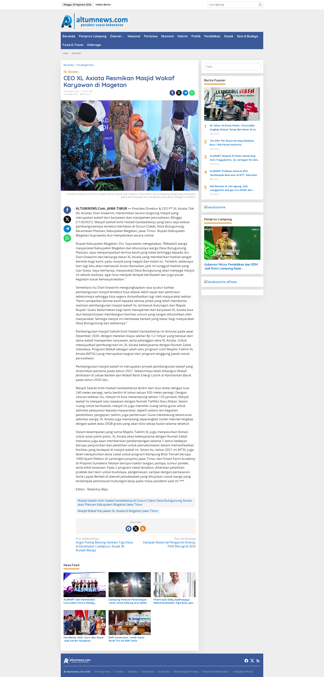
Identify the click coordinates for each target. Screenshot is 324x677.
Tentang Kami (102, 671)
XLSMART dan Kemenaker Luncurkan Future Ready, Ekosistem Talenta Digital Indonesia (79, 601)
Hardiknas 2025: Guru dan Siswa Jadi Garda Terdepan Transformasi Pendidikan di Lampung (84, 639)
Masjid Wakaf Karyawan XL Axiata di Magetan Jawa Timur (118, 511)
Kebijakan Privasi (243, 671)
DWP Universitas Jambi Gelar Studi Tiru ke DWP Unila (127, 639)
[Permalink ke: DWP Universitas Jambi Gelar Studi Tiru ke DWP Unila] (130, 622)
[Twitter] (136, 529)
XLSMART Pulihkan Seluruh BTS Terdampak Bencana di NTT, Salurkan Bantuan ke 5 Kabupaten (233, 173)
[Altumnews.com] (94, 21)
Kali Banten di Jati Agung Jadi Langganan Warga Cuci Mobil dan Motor (231, 188)
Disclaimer (148, 671)
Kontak (119, 671)
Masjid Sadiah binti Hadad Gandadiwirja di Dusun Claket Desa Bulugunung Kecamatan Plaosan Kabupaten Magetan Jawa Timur (135, 502)
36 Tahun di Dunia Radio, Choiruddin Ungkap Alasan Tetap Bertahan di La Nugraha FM (233, 127)
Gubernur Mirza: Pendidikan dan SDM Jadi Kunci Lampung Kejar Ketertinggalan (231, 266)
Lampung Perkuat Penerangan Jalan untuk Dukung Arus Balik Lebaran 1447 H (128, 601)
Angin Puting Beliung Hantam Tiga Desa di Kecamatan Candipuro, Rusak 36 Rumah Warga (104, 544)
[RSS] (143, 529)
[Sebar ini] (172, 93)
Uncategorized (71, 94)
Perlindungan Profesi (186, 671)
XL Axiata (71, 72)
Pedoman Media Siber (216, 671)
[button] (260, 5)
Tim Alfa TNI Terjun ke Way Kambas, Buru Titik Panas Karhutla (232, 142)
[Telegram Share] (185, 93)
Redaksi (132, 671)
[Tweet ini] (179, 93)
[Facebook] (129, 529)
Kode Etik (163, 671)
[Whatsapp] (192, 93)
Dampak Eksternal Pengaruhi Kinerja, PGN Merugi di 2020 (169, 543)
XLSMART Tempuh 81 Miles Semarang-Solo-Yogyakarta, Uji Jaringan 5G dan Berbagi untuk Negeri (234, 158)
